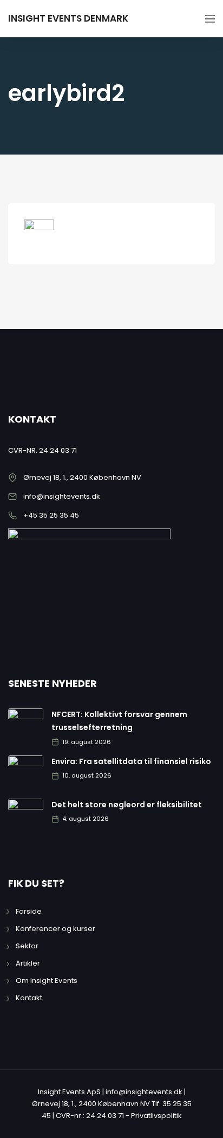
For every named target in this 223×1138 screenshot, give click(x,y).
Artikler (28, 963)
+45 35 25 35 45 (51, 515)
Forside (29, 911)
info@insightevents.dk (61, 496)
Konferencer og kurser (55, 928)
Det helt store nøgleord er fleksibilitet (126, 804)
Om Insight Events (46, 980)
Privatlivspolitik (156, 1115)
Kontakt (29, 998)
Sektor (27, 946)
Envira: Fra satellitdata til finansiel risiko (131, 761)
